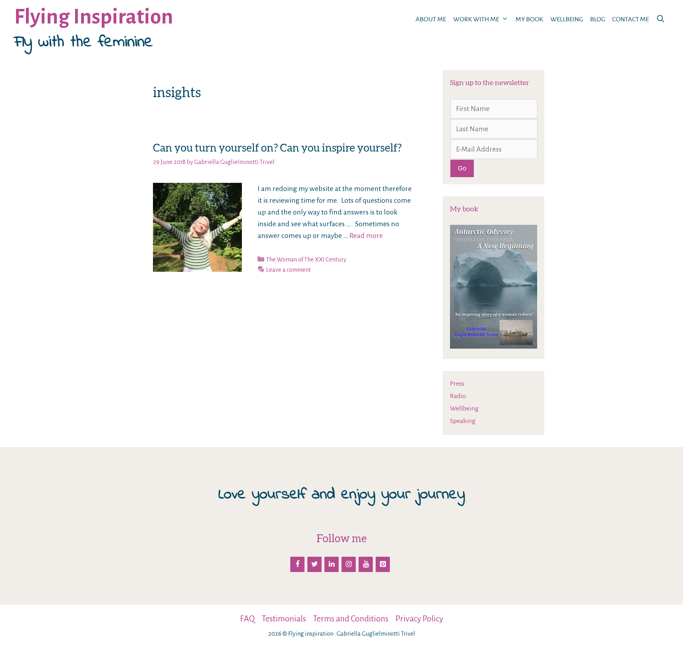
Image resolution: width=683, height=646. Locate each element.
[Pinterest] (383, 564)
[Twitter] (314, 564)
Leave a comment (288, 269)
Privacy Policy (419, 618)
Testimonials (284, 618)
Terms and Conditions (350, 618)
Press (457, 383)
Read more (366, 235)
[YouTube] (366, 564)
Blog (597, 19)
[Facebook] (297, 564)
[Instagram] (349, 564)
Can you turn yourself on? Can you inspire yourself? (277, 148)
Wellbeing (566, 19)
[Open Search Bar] (660, 19)
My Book (529, 19)
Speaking (463, 420)
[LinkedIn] (331, 564)
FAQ (247, 618)
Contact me (630, 19)
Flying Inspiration (93, 17)
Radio (458, 395)
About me (430, 19)
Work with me (476, 19)
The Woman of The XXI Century (306, 259)
